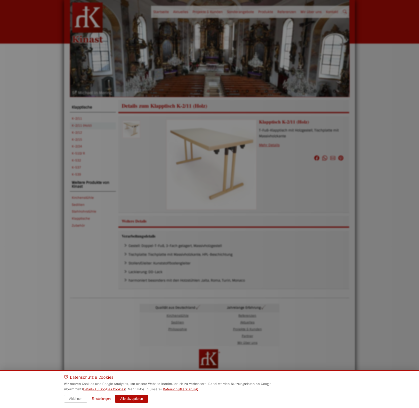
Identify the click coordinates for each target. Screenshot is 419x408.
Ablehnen (75, 398)
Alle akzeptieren (131, 398)
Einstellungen (101, 398)
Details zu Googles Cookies (104, 389)
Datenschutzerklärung (180, 389)
